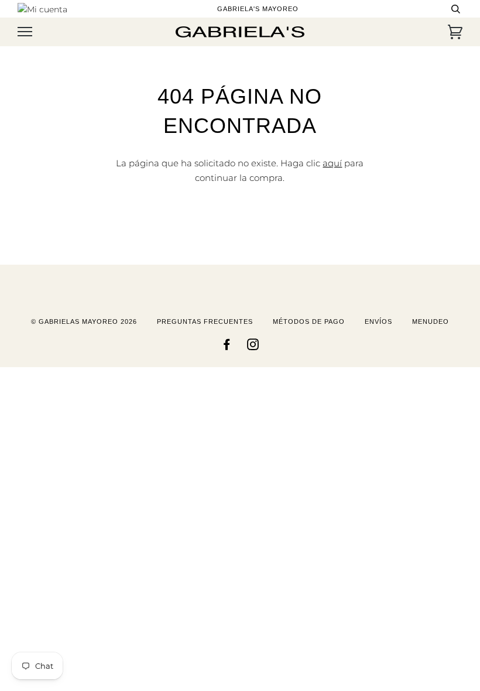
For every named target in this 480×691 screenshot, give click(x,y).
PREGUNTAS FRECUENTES (205, 321)
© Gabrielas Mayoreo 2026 (84, 321)
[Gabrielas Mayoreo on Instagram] (253, 346)
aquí (332, 163)
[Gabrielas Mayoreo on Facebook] (227, 346)
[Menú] (25, 32)
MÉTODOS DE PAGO (309, 321)
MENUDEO (430, 321)
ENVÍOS (378, 321)
